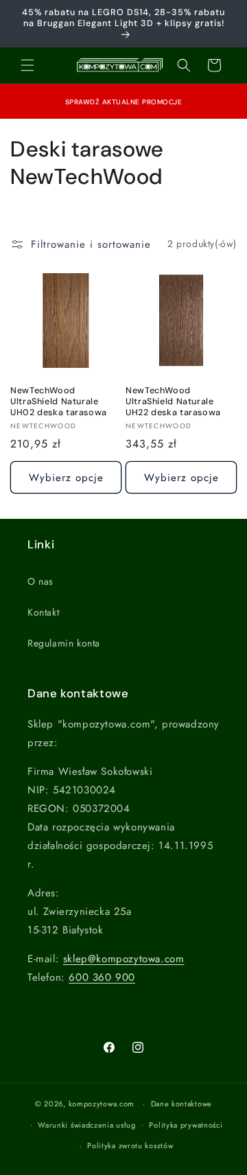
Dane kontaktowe (182, 1103)
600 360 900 (102, 977)
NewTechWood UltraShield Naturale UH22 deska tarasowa (173, 401)
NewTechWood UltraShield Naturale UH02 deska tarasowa (58, 401)
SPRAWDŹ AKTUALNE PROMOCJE (124, 101)
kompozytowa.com (102, 1103)
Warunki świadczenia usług (87, 1124)
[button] (27, 65)
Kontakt (43, 612)
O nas (40, 581)
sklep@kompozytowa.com (124, 958)
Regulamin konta (63, 643)
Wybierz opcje (66, 477)
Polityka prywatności (185, 1124)
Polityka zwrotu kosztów (130, 1145)
